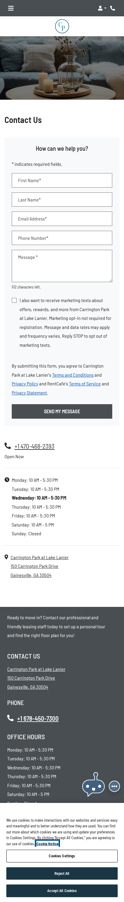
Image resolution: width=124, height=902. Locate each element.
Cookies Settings (62, 855)
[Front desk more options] (114, 786)
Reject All (61, 873)
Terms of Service (85, 383)
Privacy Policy (25, 383)
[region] (62, 852)
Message (28, 257)
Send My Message (62, 411)
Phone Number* (33, 238)
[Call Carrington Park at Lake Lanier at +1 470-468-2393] (113, 8)
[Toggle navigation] (11, 8)
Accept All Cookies (61, 890)
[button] (102, 8)
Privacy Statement (29, 392)
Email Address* (32, 218)
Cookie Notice (47, 843)
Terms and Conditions (73, 375)
